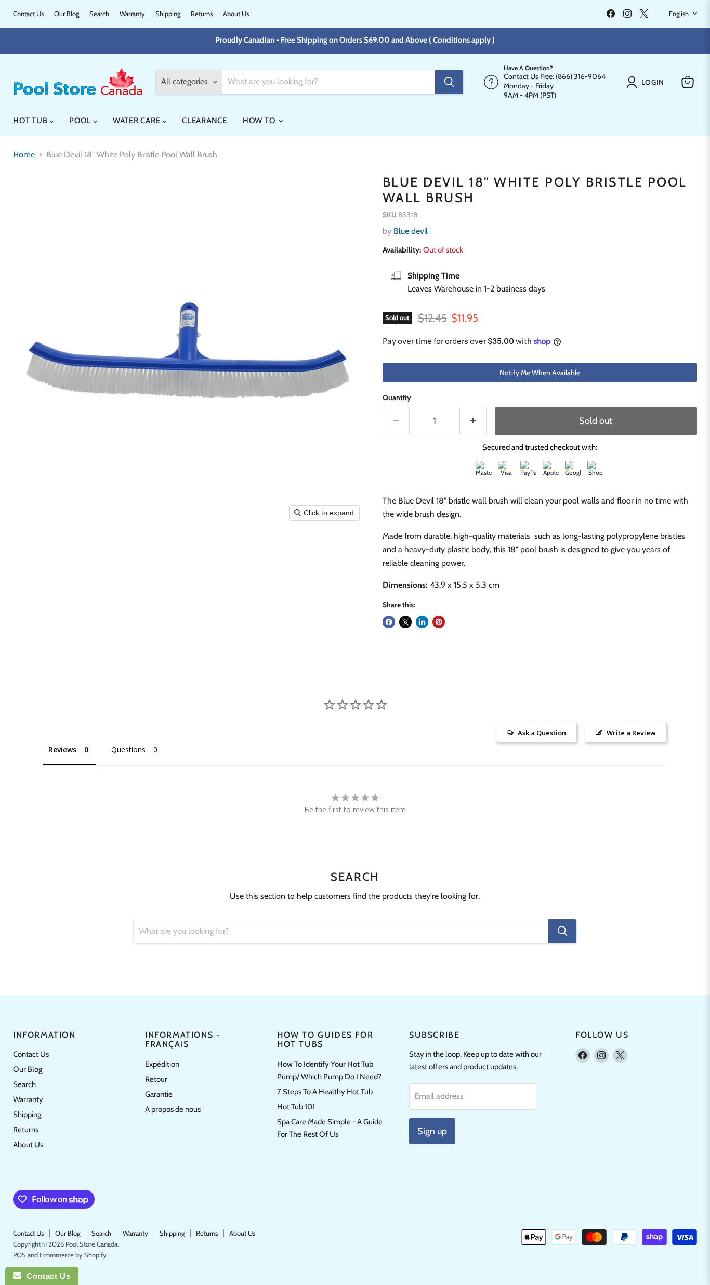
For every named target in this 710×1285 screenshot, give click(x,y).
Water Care (137, 120)
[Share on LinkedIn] (422, 622)
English (679, 13)
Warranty (132, 14)
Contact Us (28, 14)
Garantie (159, 1094)
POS (19, 1255)
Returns (202, 14)
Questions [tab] (128, 749)
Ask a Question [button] (542, 732)
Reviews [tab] (62, 749)
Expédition (162, 1064)
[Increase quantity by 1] (473, 421)
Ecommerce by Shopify (73, 1255)
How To (260, 120)
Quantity (397, 397)
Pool (81, 120)
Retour (156, 1079)
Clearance (204, 120)
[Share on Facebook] (389, 622)
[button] (647, 82)
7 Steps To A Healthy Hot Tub (325, 1091)
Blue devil (410, 231)
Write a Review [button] (631, 732)
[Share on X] (405, 622)
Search (99, 14)
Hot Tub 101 (296, 1106)
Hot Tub (31, 120)
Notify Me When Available (539, 372)
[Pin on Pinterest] (438, 622)
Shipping (167, 14)
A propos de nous (173, 1109)
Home (24, 155)
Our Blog (66, 14)
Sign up (432, 1131)
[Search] (449, 82)
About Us (236, 14)
